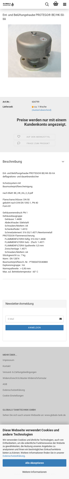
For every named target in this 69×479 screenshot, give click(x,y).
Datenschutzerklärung (14, 456)
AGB (5, 384)
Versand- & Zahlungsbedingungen (19, 372)
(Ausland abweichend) (41, 110)
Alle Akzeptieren (34, 462)
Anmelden (34, 327)
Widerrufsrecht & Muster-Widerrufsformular (24, 378)
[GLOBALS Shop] (7, 4)
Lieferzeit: (8, 106)
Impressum (8, 360)
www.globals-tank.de (55, 415)
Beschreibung (12, 161)
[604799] (34, 50)
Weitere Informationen (34, 472)
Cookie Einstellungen (13, 395)
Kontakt (6, 366)
